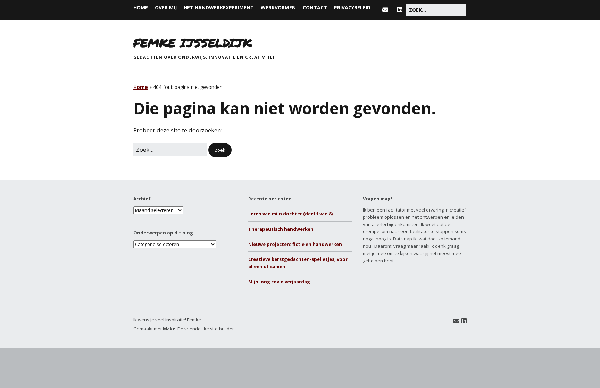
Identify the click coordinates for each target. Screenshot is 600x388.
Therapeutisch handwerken (281, 229)
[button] (220, 150)
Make (169, 328)
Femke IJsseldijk (192, 42)
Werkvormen (278, 7)
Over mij (166, 7)
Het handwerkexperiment (219, 7)
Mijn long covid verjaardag (279, 282)
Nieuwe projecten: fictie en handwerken (295, 244)
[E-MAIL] (387, 9)
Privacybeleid (352, 7)
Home (140, 7)
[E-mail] (456, 320)
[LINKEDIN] (400, 9)
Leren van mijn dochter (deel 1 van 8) (290, 213)
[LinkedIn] (464, 320)
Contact (315, 7)
